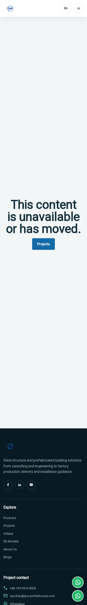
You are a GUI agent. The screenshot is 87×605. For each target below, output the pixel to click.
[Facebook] (8, 485)
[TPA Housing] (9, 8)
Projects (43, 244)
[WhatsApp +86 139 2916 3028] (78, 596)
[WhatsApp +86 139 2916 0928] (78, 582)
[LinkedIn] (19, 485)
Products (9, 518)
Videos (8, 533)
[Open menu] (78, 8)
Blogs (7, 557)
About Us (10, 549)
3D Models (11, 541)
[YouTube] (31, 485)
